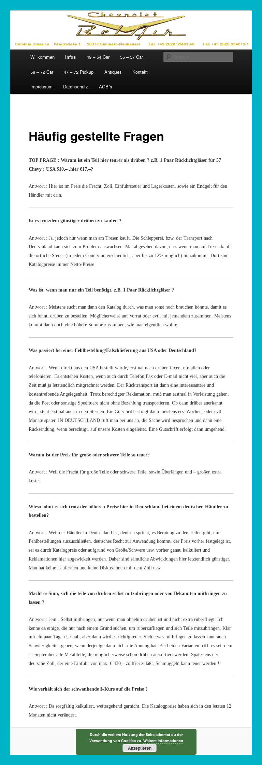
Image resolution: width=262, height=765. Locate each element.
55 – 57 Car (131, 57)
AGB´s (105, 86)
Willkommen (42, 57)
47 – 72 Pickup (78, 72)
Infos (70, 57)
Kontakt (140, 72)
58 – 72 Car (41, 72)
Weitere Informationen (163, 740)
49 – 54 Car (98, 57)
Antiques (113, 72)
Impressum (41, 86)
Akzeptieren (139, 748)
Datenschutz (75, 86)
